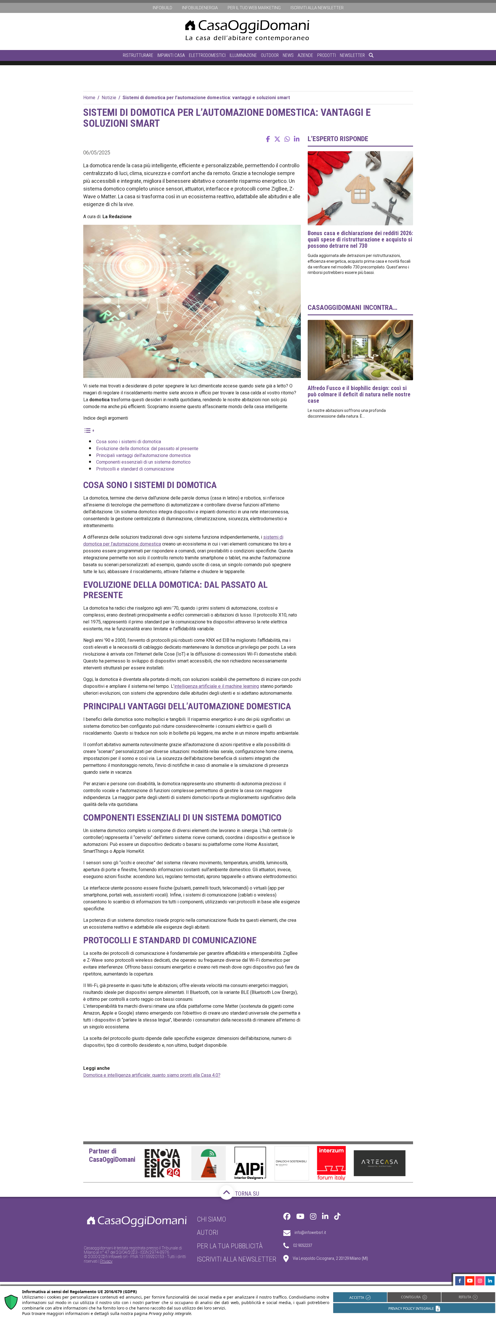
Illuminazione (243, 55)
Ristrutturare (138, 55)
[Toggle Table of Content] (89, 430)
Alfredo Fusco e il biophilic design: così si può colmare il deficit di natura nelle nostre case (359, 394)
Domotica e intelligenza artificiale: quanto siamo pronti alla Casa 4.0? (151, 1075)
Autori (207, 1233)
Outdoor (270, 55)
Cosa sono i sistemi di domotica (128, 441)
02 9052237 (302, 1245)
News (288, 55)
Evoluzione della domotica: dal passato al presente (147, 448)
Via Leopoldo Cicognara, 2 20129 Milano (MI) (330, 1258)
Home (89, 97)
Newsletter (352, 55)
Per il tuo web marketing (254, 7)
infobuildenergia (200, 7)
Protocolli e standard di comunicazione (135, 469)
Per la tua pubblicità (230, 1246)
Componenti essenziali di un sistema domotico (143, 462)
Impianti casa (171, 55)
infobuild (162, 7)
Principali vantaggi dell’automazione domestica (143, 455)
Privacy (106, 1261)
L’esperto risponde (338, 139)
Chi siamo (211, 1219)
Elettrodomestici (207, 55)
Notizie (109, 97)
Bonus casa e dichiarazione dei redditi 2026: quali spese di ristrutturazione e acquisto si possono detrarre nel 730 (360, 239)
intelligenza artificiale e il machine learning (216, 686)
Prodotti (326, 55)
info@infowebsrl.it (310, 1232)
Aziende (305, 55)
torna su (246, 1193)
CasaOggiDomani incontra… (352, 307)
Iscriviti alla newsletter (317, 7)
